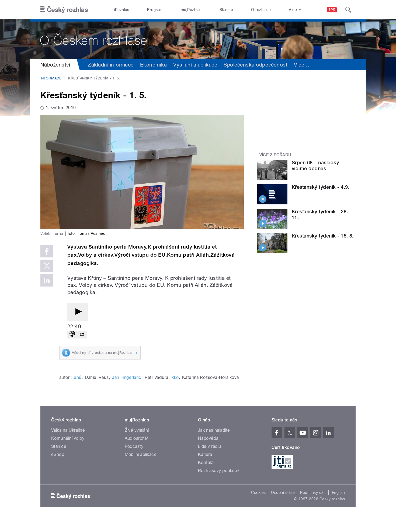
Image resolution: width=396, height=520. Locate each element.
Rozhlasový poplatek (218, 470)
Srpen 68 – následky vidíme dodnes (315, 165)
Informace (50, 78)
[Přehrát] (77, 312)
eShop (57, 454)
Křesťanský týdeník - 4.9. (320, 187)
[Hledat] (348, 9)
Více (301, 65)
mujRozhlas (191, 10)
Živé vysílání (137, 430)
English (338, 492)
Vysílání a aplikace (195, 65)
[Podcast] (72, 334)
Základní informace (111, 65)
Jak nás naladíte (214, 430)
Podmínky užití (313, 492)
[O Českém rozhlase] (198, 39)
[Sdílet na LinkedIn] (46, 280)
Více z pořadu (275, 154)
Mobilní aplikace (141, 454)
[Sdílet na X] (46, 266)
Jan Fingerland (126, 377)
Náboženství (55, 65)
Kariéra (205, 454)
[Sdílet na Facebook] (46, 251)
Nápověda (208, 438)
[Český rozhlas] (64, 9)
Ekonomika (153, 65)
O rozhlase (261, 10)
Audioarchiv (136, 438)
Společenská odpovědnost (255, 65)
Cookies (258, 492)
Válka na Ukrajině (68, 430)
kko (175, 377)
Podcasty (134, 446)
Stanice (226, 10)
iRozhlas (121, 10)
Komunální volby (67, 438)
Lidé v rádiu (209, 446)
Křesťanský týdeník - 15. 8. (323, 236)
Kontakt (206, 462)
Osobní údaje (283, 492)
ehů (77, 377)
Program (154, 10)
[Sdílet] (82, 334)
